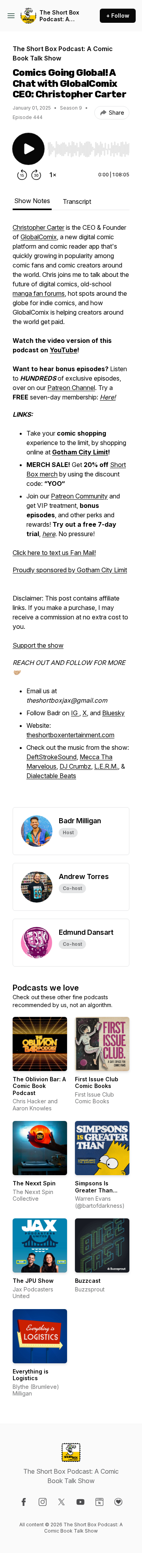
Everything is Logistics (31, 1375)
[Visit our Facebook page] (24, 1502)
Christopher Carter (38, 227)
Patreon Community (79, 496)
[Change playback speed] (53, 174)
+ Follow (117, 15)
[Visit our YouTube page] (80, 1502)
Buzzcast (88, 1280)
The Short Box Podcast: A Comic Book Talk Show (59, 16)
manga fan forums (39, 293)
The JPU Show (33, 1280)
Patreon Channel (71, 388)
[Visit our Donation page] (118, 1502)
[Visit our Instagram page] (43, 1502)
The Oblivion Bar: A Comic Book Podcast (39, 1086)
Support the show (38, 645)
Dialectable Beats (51, 776)
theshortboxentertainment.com (70, 735)
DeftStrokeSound (51, 757)
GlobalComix (39, 237)
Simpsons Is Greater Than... (96, 1187)
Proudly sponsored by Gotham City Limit (70, 570)
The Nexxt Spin (34, 1183)
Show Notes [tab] (32, 201)
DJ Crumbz (75, 766)
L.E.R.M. (106, 766)
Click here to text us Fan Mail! (54, 553)
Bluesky (113, 713)
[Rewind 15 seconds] (22, 174)
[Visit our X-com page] (61, 1502)
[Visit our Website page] (99, 1502)
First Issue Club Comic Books (96, 1083)
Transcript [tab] (77, 201)
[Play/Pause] (28, 149)
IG (75, 713)
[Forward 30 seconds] (36, 174)
